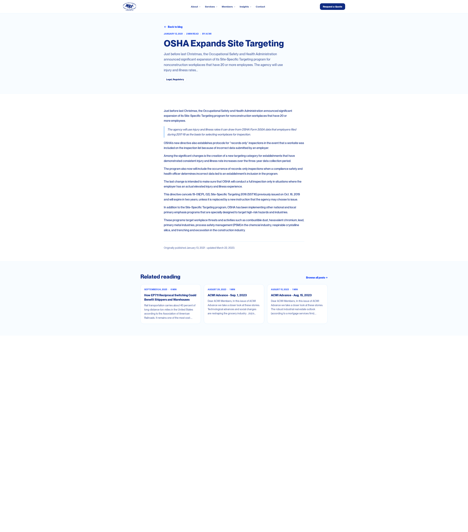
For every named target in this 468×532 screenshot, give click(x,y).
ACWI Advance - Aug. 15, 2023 (291, 295)
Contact (260, 6)
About (194, 6)
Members (227, 6)
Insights (244, 6)
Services (210, 6)
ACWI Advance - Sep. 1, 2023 (227, 295)
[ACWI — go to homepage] (129, 7)
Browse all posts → (317, 277)
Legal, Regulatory (175, 79)
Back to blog (175, 26)
